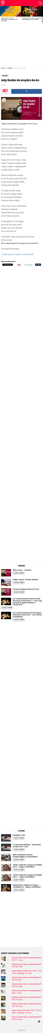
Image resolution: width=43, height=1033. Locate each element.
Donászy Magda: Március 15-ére (26, 589)
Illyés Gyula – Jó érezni (22, 570)
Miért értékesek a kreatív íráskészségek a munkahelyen (25, 856)
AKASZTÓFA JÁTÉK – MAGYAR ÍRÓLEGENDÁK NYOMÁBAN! (31, 18)
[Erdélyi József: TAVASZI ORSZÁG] (6, 582)
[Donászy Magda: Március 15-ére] (6, 592)
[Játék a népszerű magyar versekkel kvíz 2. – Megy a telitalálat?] (6, 877)
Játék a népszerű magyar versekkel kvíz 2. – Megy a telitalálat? (27, 876)
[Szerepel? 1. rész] (6, 838)
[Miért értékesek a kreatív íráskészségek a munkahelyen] (6, 857)
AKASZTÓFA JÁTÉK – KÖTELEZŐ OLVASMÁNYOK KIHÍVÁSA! (9, 19)
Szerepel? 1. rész (19, 835)
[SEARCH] (40, 3)
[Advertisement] (21, 44)
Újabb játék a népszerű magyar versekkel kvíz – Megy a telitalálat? (27, 886)
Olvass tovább (18, 573)
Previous (1, 14)
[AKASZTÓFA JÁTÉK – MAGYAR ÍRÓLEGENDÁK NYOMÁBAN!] (31, 11)
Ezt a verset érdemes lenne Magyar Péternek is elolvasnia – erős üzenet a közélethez (27, 615)
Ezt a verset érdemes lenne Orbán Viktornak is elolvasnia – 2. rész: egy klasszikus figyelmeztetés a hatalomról (27, 602)
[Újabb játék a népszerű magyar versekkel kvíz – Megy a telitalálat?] (6, 887)
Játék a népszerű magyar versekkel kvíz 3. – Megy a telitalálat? (27, 866)
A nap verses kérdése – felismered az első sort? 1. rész (27, 845)
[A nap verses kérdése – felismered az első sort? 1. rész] (6, 847)
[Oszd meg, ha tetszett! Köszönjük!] (26, 91)
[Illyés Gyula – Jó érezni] (6, 572)
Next (42, 14)
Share (4, 100)
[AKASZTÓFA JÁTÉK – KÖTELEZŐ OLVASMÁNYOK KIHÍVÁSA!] (10, 11)
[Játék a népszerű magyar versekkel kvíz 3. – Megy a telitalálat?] (6, 867)
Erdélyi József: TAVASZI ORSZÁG (25, 579)
